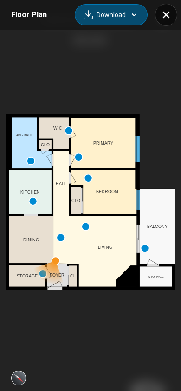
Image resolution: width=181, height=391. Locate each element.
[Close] (166, 15)
